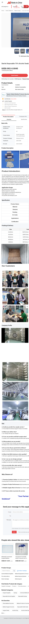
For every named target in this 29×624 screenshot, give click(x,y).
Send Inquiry (14, 75)
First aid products (5, 576)
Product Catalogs (22, 570)
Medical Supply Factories (8, 607)
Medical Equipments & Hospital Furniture (22, 573)
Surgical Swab (6, 610)
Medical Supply (17, 10)
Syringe (15, 592)
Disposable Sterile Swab (22, 607)
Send (14, 532)
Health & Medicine (9, 10)
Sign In (3, 109)
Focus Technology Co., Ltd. (18, 618)
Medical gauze (18, 579)
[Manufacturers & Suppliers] (14, 2)
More (2, 613)
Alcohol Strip (15, 610)
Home (2, 10)
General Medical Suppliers (7, 573)
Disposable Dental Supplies (9, 596)
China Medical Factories (8, 603)
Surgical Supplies (6, 592)
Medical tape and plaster (20, 576)
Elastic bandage (5, 579)
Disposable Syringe (22, 596)
